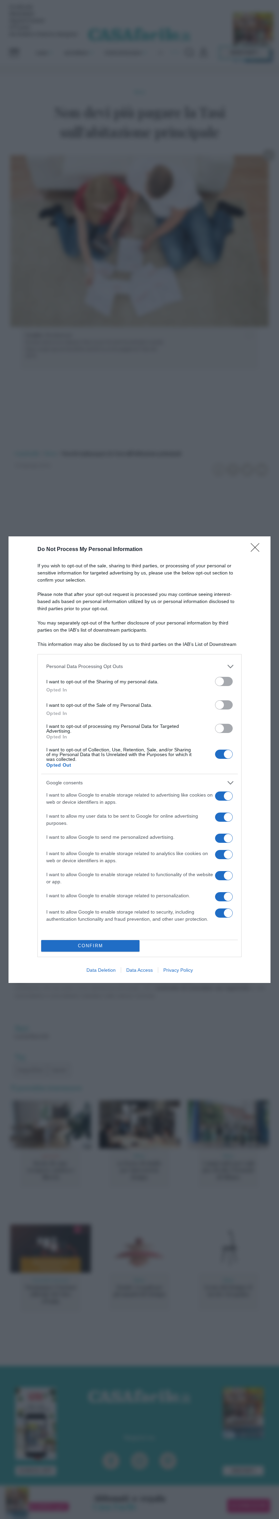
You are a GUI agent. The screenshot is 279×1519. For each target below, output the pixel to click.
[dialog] (139, 759)
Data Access (139, 970)
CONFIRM (90, 945)
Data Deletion (101, 970)
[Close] (257, 549)
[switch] (224, 681)
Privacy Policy (178, 970)
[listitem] (139, 666)
